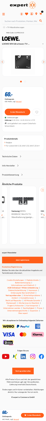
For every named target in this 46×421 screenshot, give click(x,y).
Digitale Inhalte (32, 280)
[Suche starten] (40, 21)
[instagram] (32, 356)
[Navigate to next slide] (44, 215)
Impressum (32, 290)
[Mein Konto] (31, 14)
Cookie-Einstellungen (15, 280)
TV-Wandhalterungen (15, 27)
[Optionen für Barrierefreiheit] (21, 14)
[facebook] (41, 356)
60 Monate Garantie (32, 300)
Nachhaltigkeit (28, 308)
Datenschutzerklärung (17, 290)
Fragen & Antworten (16, 305)
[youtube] (5, 356)
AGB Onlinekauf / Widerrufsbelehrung (22, 288)
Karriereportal (32, 305)
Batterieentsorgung (22, 283)
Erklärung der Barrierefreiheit (23, 293)
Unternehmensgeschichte (17, 311)
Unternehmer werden (11, 308)
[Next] (43, 62)
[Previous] (2, 62)
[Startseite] (4, 27)
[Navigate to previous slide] (2, 215)
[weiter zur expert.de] (12, 402)
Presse (39, 308)
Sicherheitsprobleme (32, 295)
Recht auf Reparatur (14, 300)
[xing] (15, 356)
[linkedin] (24, 356)
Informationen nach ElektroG (22, 285)
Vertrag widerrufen (13, 295)
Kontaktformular (27, 298)
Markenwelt (11, 303)
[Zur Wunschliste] (26, 13)
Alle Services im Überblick (29, 303)
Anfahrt (15, 298)
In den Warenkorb (17, 112)
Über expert (23, 313)
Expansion (34, 311)
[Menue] (3, 14)
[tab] (21, 81)
